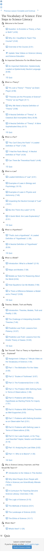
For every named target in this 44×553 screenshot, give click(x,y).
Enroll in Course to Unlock (22, 547)
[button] (1, 1)
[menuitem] (1, 4)
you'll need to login (32, 544)
